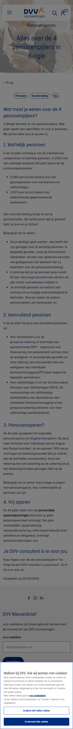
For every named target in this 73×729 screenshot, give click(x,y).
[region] (36, 695)
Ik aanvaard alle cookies (36, 721)
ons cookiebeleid (37, 695)
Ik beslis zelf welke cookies (36, 710)
